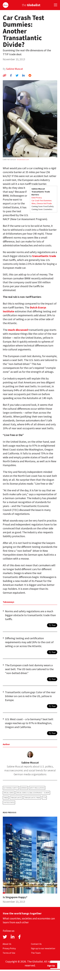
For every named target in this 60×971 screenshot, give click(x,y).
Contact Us (36, 943)
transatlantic (16, 798)
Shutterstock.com (23, 159)
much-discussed (18, 329)
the (31, 5)
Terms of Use (9, 952)
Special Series (8, 793)
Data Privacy (37, 197)
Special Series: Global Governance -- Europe (32, 793)
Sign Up (51, 965)
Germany (24, 788)
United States (8, 802)
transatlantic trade (44, 256)
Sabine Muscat (14, 68)
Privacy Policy (9, 948)
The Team (36, 952)
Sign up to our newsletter (43, 948)
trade (5, 798)
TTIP (44, 798)
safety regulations (37, 788)
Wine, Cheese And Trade (42, 203)
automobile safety (10, 788)
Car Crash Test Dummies (42, 200)
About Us (7, 943)
